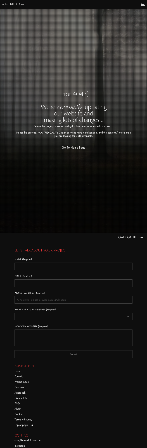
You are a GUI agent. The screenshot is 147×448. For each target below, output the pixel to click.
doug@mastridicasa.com (28, 440)
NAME (23, 259)
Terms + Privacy (23, 419)
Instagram (20, 445)
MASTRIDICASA (12, 4)
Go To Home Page (73, 147)
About (18, 408)
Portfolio (19, 376)
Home (18, 371)
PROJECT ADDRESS (30, 292)
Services (19, 387)
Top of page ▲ (24, 425)
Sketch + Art (21, 398)
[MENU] (143, 4)
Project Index (22, 381)
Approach (20, 392)
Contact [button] (19, 414)
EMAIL (23, 276)
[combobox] (73, 316)
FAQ (17, 403)
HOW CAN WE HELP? (31, 326)
